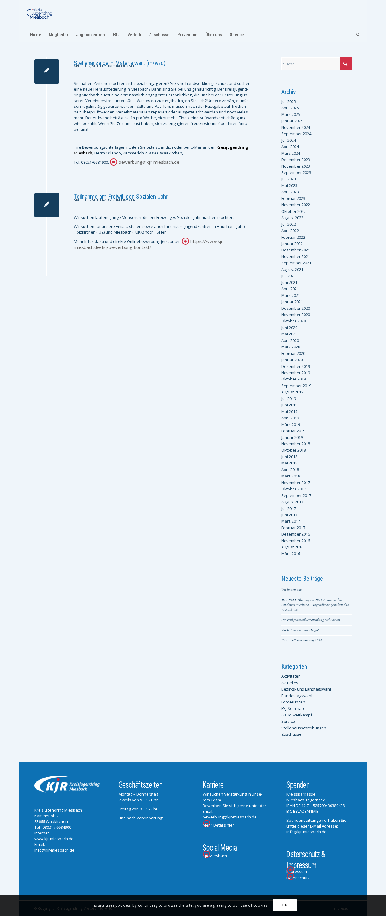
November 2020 (295, 314)
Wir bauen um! (291, 589)
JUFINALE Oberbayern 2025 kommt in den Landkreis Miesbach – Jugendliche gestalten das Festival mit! (315, 605)
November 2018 (295, 443)
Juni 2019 (289, 405)
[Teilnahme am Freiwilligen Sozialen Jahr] (46, 205)
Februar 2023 (293, 198)
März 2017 (290, 521)
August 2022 (292, 217)
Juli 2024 (288, 140)
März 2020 (290, 346)
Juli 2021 (288, 275)
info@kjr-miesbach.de (54, 850)
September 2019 (296, 385)
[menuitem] (35, 34)
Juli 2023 (288, 179)
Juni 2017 (289, 514)
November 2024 (295, 127)
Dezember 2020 (295, 308)
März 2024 (290, 153)
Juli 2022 (288, 224)
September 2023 (296, 172)
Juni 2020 (289, 327)
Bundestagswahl (296, 695)
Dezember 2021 (295, 250)
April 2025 (290, 107)
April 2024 (290, 146)
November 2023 (295, 166)
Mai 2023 (289, 185)
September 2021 (296, 262)
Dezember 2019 (295, 366)
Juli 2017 (288, 508)
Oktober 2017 (293, 489)
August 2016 (292, 547)
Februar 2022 (293, 237)
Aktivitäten (291, 676)
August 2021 (292, 269)
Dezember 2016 (295, 534)
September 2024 (296, 133)
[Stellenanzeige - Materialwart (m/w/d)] (46, 71)
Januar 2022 (292, 243)
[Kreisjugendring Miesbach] (39, 13)
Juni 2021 (289, 282)
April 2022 (290, 230)
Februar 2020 (293, 353)
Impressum (296, 871)
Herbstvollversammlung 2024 (301, 640)
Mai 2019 (289, 411)
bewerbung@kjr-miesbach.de (149, 162)
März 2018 (290, 476)
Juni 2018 (289, 456)
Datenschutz (298, 877)
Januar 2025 (292, 120)
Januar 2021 (292, 301)
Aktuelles (82, 66)
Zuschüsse (291, 734)
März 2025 (290, 114)
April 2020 (290, 340)
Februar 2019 (293, 430)
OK (284, 905)
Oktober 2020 (293, 321)
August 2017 (292, 502)
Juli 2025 (288, 101)
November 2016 (295, 540)
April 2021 (290, 288)
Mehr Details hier (218, 825)
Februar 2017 (293, 527)
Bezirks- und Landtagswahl (306, 689)
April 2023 (290, 191)
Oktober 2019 (293, 379)
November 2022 (295, 204)
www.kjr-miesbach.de (54, 838)
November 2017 (295, 482)
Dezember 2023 (295, 159)
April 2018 (290, 469)
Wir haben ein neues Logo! (300, 630)
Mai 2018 (289, 463)
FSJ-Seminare (293, 708)
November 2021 (295, 256)
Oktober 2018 (293, 450)
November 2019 (295, 372)
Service (288, 721)
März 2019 (290, 424)
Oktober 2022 (293, 211)
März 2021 (290, 295)
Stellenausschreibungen (113, 66)
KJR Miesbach (215, 856)
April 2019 (290, 418)
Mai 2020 (289, 334)
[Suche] (356, 34)
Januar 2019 (292, 437)
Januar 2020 (292, 359)
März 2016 (290, 553)
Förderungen (293, 702)
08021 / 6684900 (57, 827)
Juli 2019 (288, 398)
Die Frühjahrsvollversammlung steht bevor (310, 619)
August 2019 (292, 392)
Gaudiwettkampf (296, 715)
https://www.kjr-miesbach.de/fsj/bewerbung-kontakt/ (149, 244)
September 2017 (296, 495)
